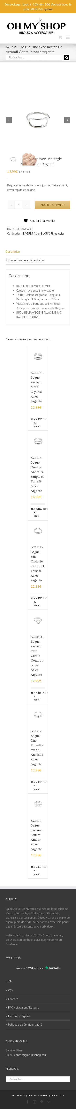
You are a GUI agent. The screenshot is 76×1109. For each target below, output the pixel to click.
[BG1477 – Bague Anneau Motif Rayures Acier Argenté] (38, 356)
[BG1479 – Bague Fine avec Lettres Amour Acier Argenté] (38, 804)
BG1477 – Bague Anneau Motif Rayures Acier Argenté (37, 387)
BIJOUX (45, 233)
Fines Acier (57, 233)
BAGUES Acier (31, 233)
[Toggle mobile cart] (60, 37)
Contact (13, 999)
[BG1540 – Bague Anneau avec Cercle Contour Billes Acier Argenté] (38, 620)
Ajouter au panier (53, 205)
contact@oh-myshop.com (30, 1055)
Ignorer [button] (48, 9)
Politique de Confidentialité (25, 1024)
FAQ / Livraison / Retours (23, 1007)
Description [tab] (13, 251)
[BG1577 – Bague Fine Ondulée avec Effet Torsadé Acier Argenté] (38, 531)
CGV (10, 990)
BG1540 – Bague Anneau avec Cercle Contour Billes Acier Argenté (37, 655)
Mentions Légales (19, 1016)
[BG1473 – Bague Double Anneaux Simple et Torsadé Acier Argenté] (38, 441)
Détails (43, 419)
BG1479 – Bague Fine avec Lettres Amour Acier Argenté (37, 835)
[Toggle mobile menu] (68, 37)
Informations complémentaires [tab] (25, 260)
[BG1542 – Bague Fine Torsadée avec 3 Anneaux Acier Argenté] (38, 714)
